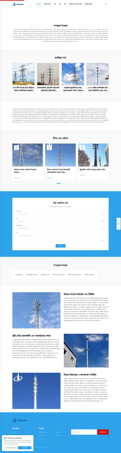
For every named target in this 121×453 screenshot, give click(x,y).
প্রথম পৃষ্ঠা (38, 4)
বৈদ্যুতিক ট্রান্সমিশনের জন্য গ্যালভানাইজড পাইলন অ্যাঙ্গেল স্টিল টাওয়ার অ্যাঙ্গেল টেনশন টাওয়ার (73, 89)
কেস (60, 4)
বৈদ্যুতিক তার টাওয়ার (89, 275)
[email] (119, 228)
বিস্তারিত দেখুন (23, 74)
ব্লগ (65, 4)
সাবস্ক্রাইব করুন (103, 432)
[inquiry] (119, 220)
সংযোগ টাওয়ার (57, 432)
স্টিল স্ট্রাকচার (58, 435)
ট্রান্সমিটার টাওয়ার (45, 275)
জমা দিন (60, 246)
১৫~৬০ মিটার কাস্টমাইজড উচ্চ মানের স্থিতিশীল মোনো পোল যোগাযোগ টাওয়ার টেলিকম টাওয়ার (97, 89)
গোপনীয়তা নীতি (47, 447)
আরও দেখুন (16, 178)
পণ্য (55, 4)
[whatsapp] (119, 224)
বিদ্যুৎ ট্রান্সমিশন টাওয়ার (43, 432)
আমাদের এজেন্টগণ (88, 4)
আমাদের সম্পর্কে (47, 4)
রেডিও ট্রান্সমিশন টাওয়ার (31, 275)
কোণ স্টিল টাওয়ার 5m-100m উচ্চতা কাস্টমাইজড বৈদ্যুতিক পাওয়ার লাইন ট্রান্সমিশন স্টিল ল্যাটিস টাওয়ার (23, 89)
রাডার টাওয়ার (41, 439)
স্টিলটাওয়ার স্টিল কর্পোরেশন (74, 275)
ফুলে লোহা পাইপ (42, 435)
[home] (18, 4)
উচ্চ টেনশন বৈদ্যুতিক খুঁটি (58, 275)
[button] (58, 183)
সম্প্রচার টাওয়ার (19, 275)
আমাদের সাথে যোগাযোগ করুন (75, 4)
